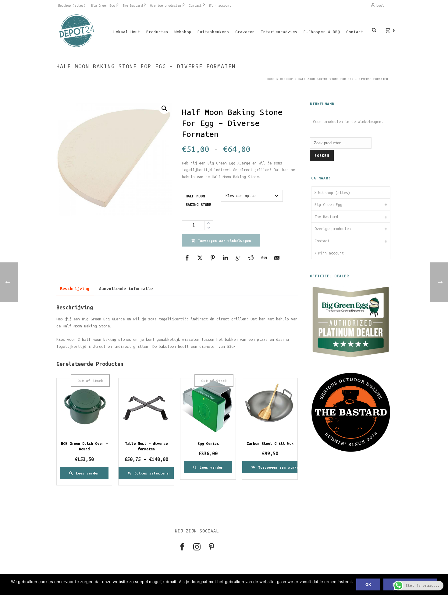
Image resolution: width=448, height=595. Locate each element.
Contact (354, 32)
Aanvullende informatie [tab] (126, 288)
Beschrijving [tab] (74, 288)
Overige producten (333, 228)
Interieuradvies (279, 32)
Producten (157, 32)
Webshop (182, 32)
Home (271, 79)
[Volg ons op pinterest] (211, 547)
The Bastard (326, 217)
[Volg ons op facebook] (182, 547)
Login (381, 5)
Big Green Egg (328, 204)
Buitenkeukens (213, 32)
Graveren (245, 32)
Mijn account (331, 253)
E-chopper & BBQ (322, 32)
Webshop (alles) (334, 192)
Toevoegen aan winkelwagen (224, 241)
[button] (164, 108)
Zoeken (322, 155)
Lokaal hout (126, 32)
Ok (368, 584)
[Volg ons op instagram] (197, 547)
